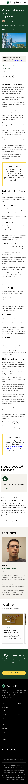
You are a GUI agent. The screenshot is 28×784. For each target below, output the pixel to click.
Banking (4, 703)
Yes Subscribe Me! (14, 673)
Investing (4, 710)
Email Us (5, 488)
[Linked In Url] (11, 750)
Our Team (4, 728)
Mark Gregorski (11, 21)
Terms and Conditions (8, 759)
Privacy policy (16, 759)
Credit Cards (5, 707)
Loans (3, 718)
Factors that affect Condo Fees (10, 68)
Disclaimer (22, 759)
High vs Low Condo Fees (9, 71)
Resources (19, 714)
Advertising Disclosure (17, 60)
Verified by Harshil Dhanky (10, 29)
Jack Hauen (8, 621)
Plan (17, 707)
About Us (4, 724)
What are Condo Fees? (8, 65)
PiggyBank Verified (6, 732)
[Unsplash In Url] (14, 750)
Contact (4, 739)
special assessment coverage (14, 447)
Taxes (17, 710)
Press (3, 736)
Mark (3, 575)
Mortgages (5, 25)
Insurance (19, 703)
